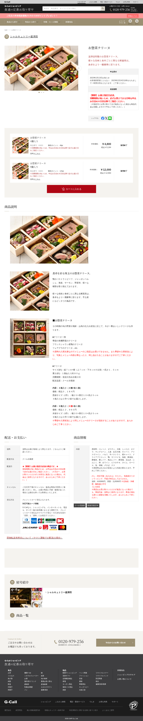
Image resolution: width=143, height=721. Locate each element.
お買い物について (124, 679)
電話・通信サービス (106, 2)
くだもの (11, 676)
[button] (39, 92)
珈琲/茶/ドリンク (30, 681)
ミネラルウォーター (31, 676)
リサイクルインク (102, 676)
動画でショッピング (70, 673)
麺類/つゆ (27, 673)
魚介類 (10, 678)
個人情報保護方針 (33, 710)
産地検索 (44, 684)
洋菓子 (10, 687)
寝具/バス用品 (68, 687)
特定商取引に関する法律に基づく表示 (83, 710)
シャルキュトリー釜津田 (24, 36)
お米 (9, 673)
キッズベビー (84, 687)
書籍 (80, 681)
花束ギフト (66, 676)
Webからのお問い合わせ (116, 642)
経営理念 (19, 710)
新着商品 (69, 22)
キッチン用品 (67, 684)
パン (25, 690)
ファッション (84, 676)
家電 (64, 681)
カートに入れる (73, 189)
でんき (118, 2)
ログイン (130, 23)
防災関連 (99, 678)
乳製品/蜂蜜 (28, 687)
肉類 (9, 681)
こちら (37, 153)
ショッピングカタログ (126, 674)
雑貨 (64, 690)
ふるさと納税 (93, 2)
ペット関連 (83, 673)
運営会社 (7, 710)
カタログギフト (46, 687)
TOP (5, 30)
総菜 (42, 676)
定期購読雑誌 (67, 678)
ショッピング (82, 2)
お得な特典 (126, 2)
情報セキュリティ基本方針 (55, 710)
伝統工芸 (82, 690)
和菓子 (10, 690)
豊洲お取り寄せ (46, 681)
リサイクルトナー (102, 673)
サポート (136, 2)
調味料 (26, 684)
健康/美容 (44, 690)
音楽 (80, 678)
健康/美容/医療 (101, 684)
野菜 (9, 684)
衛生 (97, 681)
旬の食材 (44, 678)
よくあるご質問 (108, 710)
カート (137, 23)
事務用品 (82, 684)
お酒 (25, 678)
